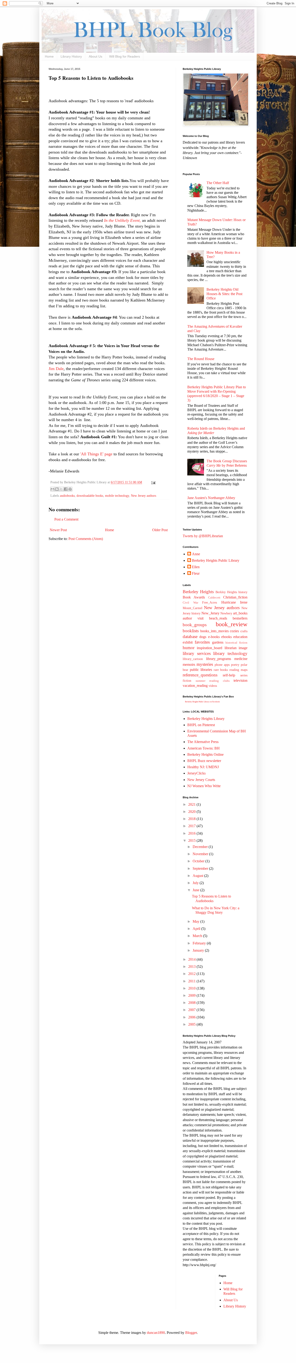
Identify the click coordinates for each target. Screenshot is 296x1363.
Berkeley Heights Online (205, 754)
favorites (202, 642)
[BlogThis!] (57, 489)
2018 (192, 819)
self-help (229, 675)
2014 (192, 959)
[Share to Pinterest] (70, 489)
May (196, 921)
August (198, 876)
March (198, 936)
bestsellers (240, 618)
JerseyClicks (196, 773)
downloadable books (90, 495)
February (200, 943)
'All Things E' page (95, 454)
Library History (71, 56)
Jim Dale (56, 368)
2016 (192, 833)
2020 (192, 812)
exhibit (188, 642)
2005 (192, 1024)
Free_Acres (209, 602)
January (199, 950)
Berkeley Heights (198, 591)
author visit (193, 618)
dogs (202, 637)
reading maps (238, 670)
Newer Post (58, 530)
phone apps (222, 664)
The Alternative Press (203, 742)
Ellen (196, 567)
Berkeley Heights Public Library (215, 560)
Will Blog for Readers (124, 56)
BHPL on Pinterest (201, 725)
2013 (192, 966)
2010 (192, 988)
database (190, 636)
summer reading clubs (213, 680)
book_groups (195, 624)
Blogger (191, 1333)
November (201, 854)
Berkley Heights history (232, 592)
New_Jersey (210, 613)
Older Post (160, 530)
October (199, 861)
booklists (191, 630)
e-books (214, 637)
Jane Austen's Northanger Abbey (211, 498)
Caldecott (214, 597)
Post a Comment (66, 519)
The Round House (200, 359)
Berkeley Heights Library (206, 719)
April (197, 929)
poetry (235, 664)
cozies (234, 631)
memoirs (189, 664)
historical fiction (236, 642)
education (240, 637)
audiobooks (67, 495)
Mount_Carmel (192, 608)
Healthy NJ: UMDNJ (203, 767)
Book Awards (194, 597)
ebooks (226, 637)
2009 (192, 995)
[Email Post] (152, 482)
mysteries (205, 664)
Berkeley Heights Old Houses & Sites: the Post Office (224, 293)
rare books (221, 670)
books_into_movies (214, 631)
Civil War (190, 602)
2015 (192, 840)
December (201, 847)
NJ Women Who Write (204, 786)
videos (213, 686)
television (240, 680)
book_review (231, 624)
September (201, 868)
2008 (192, 1003)
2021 (192, 804)
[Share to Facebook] (65, 489)
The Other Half (218, 183)
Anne (196, 554)
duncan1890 (156, 1333)
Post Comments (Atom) (85, 539)
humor (188, 647)
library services (197, 653)
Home (49, 56)
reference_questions (200, 674)
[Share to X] (61, 489)
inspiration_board (209, 648)
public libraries (201, 670)
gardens (217, 642)
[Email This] (52, 489)
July (196, 883)
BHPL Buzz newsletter (204, 761)
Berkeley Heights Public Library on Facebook (202, 702)
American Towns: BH (203, 748)
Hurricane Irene (234, 602)
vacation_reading (195, 686)
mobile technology (117, 495)
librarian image (236, 648)
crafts (243, 631)
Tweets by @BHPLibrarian (203, 536)
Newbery (226, 613)
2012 (192, 974)
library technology (230, 653)
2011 (192, 981)
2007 (192, 1010)
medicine (240, 659)
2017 (192, 826)
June (196, 890)
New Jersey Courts (201, 780)
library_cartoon (193, 659)
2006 (192, 1017)
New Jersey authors (143, 495)
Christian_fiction (235, 597)
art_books (240, 613)
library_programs (218, 659)
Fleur (196, 573)
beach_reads (218, 618)
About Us (95, 56)
